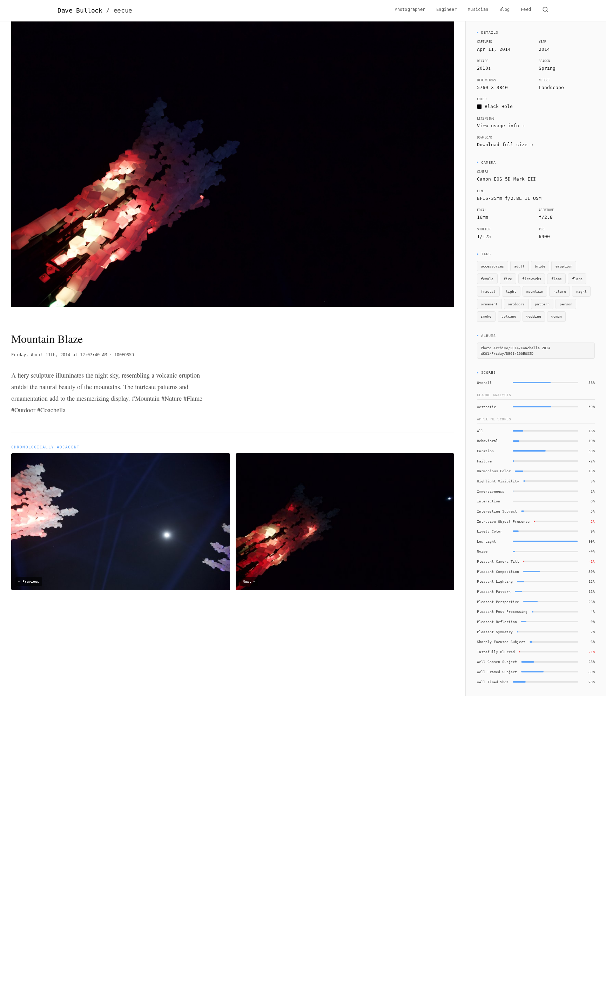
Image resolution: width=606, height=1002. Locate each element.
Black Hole (499, 106)
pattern (542, 304)
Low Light (486, 541)
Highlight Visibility (498, 481)
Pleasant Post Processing (502, 611)
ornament (489, 304)
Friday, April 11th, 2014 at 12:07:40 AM (59, 354)
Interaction (488, 501)
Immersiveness (490, 491)
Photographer (410, 9)
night (581, 291)
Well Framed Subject (497, 672)
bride (540, 266)
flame (556, 279)
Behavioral (487, 441)
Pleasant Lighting (495, 581)
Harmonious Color (494, 471)
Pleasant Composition (498, 571)
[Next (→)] (409, 170)
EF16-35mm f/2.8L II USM (509, 198)
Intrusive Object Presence (503, 521)
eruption (564, 266)
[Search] (545, 10)
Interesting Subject (497, 511)
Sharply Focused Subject (501, 641)
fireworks (531, 279)
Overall (484, 382)
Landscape (551, 87)
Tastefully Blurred (496, 652)
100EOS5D (124, 354)
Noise (482, 551)
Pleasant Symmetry (495, 632)
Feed (526, 9)
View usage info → (501, 125)
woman (556, 316)
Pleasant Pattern (494, 591)
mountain (534, 291)
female (487, 279)
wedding (533, 316)
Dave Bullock (95, 10)
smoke (486, 316)
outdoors (516, 304)
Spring (547, 68)
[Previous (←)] (55, 170)
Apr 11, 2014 (494, 49)
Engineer (446, 9)
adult (519, 266)
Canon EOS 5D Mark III (506, 179)
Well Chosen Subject (497, 661)
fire (508, 279)
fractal (488, 291)
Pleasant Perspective (498, 602)
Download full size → (505, 144)
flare (577, 279)
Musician (478, 9)
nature (559, 291)
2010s (484, 68)
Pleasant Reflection (497, 622)
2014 (544, 49)
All (480, 431)
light (511, 291)
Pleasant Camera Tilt (498, 561)
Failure (484, 461)
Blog (504, 9)
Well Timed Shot (493, 682)
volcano (508, 316)
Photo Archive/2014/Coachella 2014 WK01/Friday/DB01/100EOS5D (515, 351)
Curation (485, 451)
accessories (492, 266)
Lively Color (489, 531)
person (566, 304)
